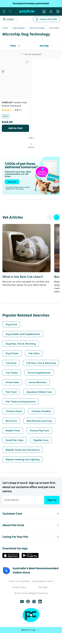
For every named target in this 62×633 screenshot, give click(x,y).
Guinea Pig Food (39, 430)
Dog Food (11, 324)
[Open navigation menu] (4, 11)
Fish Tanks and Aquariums (21, 401)
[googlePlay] (30, 557)
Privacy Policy (19, 587)
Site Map (42, 587)
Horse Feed (12, 382)
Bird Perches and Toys (39, 420)
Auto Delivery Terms (42, 581)
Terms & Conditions (19, 581)
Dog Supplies (19, 28)
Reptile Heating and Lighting (22, 459)
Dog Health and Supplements (23, 334)
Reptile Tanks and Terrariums (23, 449)
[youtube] (22, 602)
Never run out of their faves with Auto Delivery (31, 3)
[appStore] (10, 557)
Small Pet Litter (15, 440)
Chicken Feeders (41, 411)
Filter (13, 45)
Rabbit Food (13, 430)
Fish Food (11, 392)
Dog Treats (12, 353)
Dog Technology (37, 28)
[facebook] (28, 602)
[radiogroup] (15, 116)
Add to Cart (15, 128)
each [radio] (5, 116)
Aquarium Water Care (39, 392)
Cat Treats (12, 372)
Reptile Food (41, 440)
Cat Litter (34, 353)
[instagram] (34, 602)
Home (5, 28)
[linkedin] (40, 602)
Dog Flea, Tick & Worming (21, 343)
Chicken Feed (14, 411)
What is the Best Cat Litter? (22, 277)
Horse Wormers (37, 382)
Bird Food (11, 420)
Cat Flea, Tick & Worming (41, 363)
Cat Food (11, 363)
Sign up (51, 500)
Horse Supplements (39, 372)
